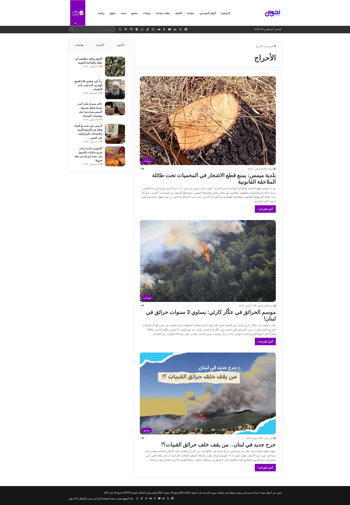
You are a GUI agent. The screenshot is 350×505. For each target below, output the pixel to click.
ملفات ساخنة (163, 13)
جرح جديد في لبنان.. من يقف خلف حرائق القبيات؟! (218, 444)
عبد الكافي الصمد (265, 305)
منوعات (147, 13)
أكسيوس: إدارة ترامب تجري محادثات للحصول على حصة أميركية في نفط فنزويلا (88, 154)
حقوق (113, 13)
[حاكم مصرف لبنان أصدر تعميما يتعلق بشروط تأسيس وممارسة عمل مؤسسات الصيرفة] (115, 108)
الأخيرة (100, 45)
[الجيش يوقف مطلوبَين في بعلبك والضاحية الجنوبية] (115, 67)
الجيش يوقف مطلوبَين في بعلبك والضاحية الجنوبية (88, 60)
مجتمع (134, 13)
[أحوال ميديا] (272, 13)
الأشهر (120, 45)
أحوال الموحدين (207, 13)
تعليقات (79, 45)
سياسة (190, 13)
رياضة (101, 13)
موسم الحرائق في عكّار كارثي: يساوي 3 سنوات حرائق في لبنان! (211, 314)
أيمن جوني (268, 438)
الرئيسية (225, 13)
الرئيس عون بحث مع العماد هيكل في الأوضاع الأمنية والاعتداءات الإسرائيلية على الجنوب (88, 131)
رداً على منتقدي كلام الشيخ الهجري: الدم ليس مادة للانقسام (88, 85)
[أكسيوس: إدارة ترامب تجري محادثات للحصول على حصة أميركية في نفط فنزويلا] (115, 156)
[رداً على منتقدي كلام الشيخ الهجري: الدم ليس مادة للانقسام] (115, 89)
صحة (123, 13)
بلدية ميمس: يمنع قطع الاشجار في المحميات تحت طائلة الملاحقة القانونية (214, 178)
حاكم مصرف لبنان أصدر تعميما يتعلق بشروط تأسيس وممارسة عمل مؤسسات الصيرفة (89, 109)
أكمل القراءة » (265, 209)
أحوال (270, 168)
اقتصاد (178, 13)
